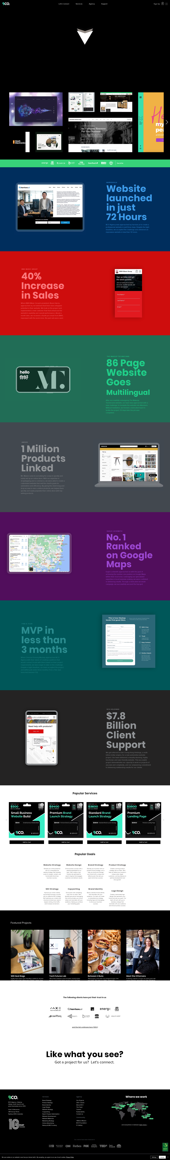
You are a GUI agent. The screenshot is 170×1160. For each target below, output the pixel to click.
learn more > (143, 1125)
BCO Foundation (81, 1123)
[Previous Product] (6, 820)
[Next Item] (166, 122)
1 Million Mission (81, 1120)
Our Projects (80, 1100)
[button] (162, 3)
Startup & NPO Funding (49, 1125)
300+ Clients (80, 1102)
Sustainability (80, 1111)
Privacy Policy (70, 1157)
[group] (85, 823)
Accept (162, 1157)
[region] (52, 870)
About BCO (79, 1105)
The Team (79, 1107)
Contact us (79, 1114)
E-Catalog (79, 1125)
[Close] (168, 1157)
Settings (154, 1157)
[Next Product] (164, 820)
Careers (78, 1109)
